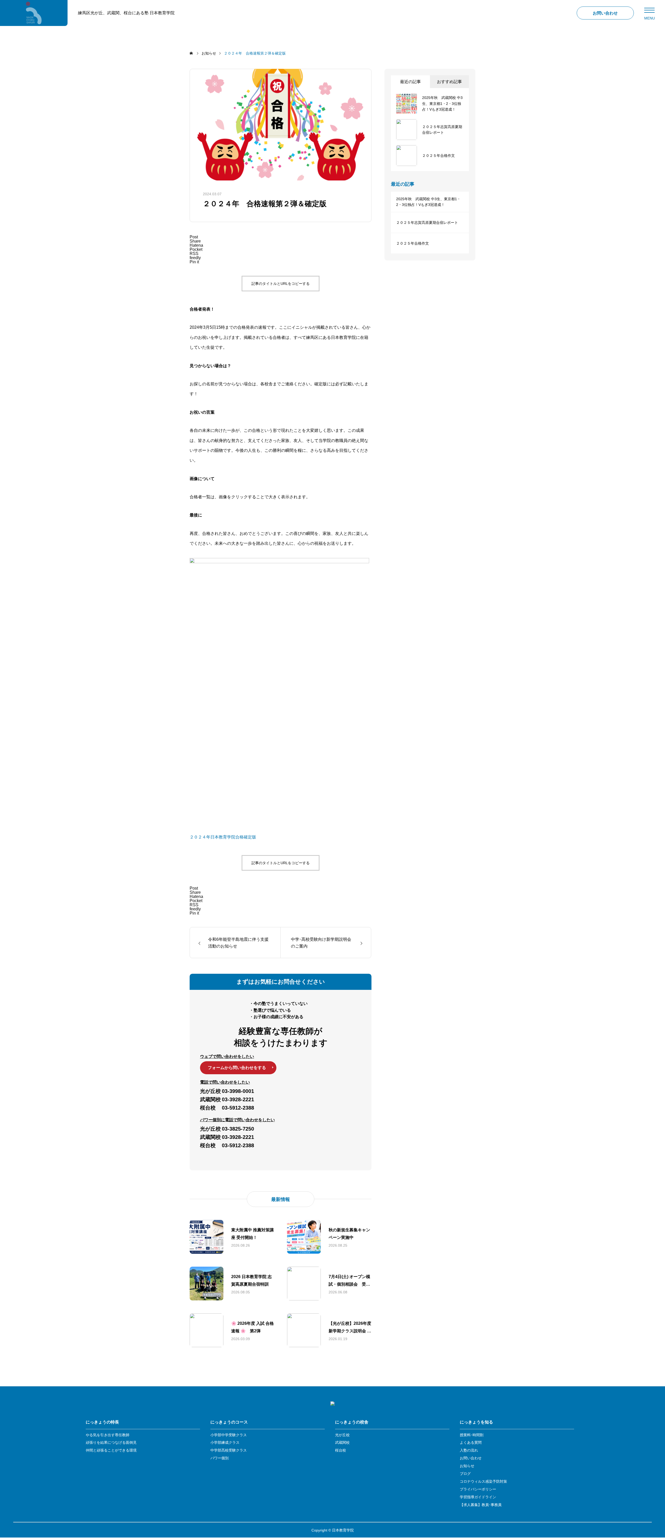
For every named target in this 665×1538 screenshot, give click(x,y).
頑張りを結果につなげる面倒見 (111, 1443)
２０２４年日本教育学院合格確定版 (223, 837)
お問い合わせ (471, 1458)
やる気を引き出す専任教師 (107, 1435)
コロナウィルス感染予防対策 (483, 1481)
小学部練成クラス (225, 1443)
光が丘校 (342, 1435)
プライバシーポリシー (478, 1489)
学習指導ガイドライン (478, 1497)
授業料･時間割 (471, 1435)
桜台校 (340, 1450)
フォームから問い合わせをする (237, 1067)
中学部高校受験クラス (228, 1450)
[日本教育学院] (34, 13)
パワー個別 (219, 1458)
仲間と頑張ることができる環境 (111, 1450)
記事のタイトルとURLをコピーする (280, 283)
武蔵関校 (342, 1443)
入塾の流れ (469, 1450)
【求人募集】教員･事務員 (481, 1505)
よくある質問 (471, 1443)
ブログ (465, 1474)
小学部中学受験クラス (228, 1435)
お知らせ (467, 1466)
